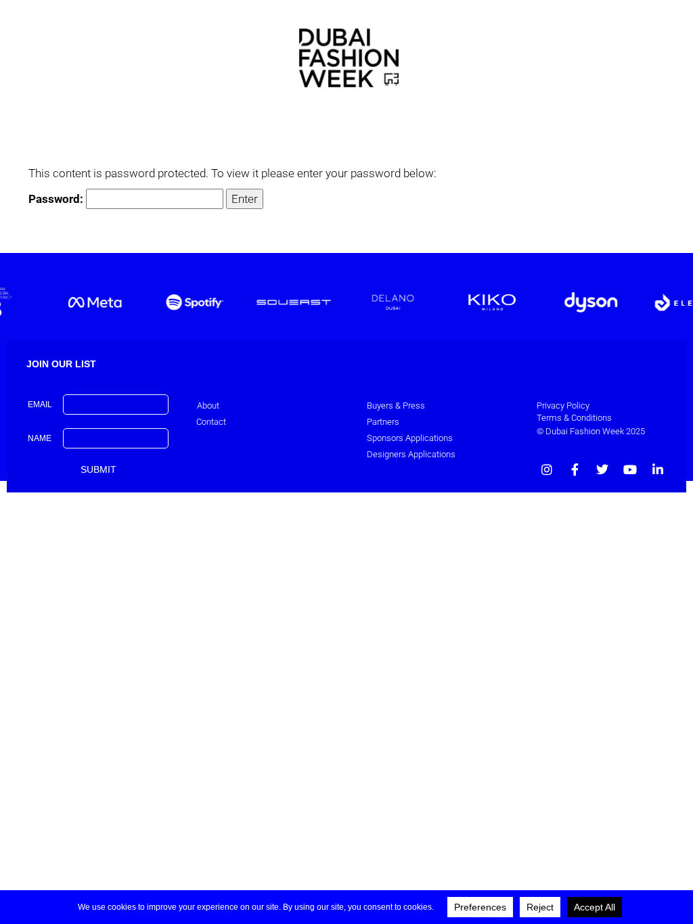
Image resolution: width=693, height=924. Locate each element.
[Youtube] (630, 469)
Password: (57, 199)
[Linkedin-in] (658, 469)
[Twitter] (602, 469)
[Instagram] (547, 469)
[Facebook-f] (574, 469)
